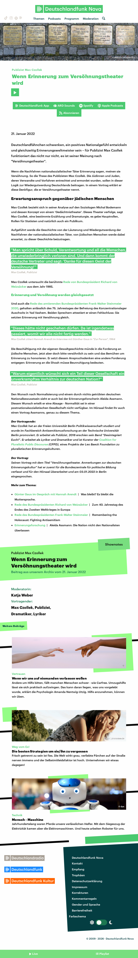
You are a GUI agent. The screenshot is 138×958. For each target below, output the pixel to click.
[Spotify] (16, 18)
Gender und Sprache (86, 904)
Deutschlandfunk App (34, 105)
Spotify (88, 105)
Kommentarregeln (84, 898)
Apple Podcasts (112, 105)
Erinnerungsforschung (30, 525)
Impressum (79, 887)
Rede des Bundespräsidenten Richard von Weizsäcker (51, 504)
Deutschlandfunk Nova (87, 857)
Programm (72, 18)
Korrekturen (80, 892)
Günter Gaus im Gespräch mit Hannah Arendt (46, 494)
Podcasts (54, 18)
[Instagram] (10, 18)
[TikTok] (5, 18)
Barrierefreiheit (82, 910)
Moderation (91, 18)
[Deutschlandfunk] (20, 18)
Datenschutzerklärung (87, 881)
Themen (38, 18)
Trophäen (78, 875)
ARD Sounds (66, 105)
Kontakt (77, 863)
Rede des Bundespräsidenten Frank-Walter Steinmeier (51, 514)
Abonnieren (71, 112)
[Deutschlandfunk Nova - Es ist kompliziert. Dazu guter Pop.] (69, 9)
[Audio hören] (15, 92)
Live (35, 953)
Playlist (104, 953)
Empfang (78, 869)
